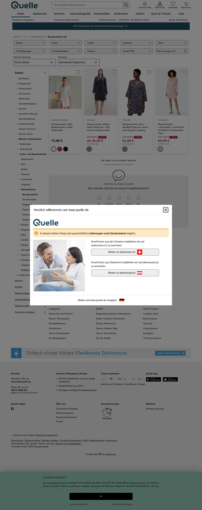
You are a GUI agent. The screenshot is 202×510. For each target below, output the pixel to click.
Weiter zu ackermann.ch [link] (121, 252)
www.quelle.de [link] (98, 300)
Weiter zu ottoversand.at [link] (121, 272)
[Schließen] (165, 209)
